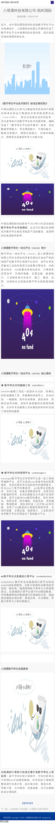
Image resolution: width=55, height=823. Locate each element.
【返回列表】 (27, 803)
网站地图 (4, 821)
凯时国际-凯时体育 (10, 2)
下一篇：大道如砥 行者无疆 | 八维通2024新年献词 (24, 809)
